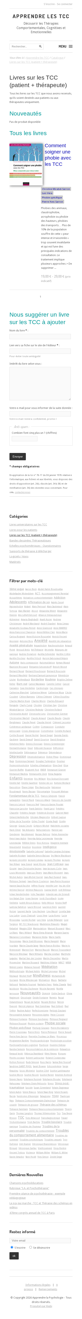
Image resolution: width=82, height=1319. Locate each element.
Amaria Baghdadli (29, 619)
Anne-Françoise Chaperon (22, 632)
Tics (59, 1113)
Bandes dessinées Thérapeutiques (30, 540)
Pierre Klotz (34, 1032)
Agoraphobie (16, 606)
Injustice (26, 847)
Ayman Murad (63, 662)
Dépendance (55, 752)
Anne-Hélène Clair (46, 632)
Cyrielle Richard (63, 731)
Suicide (29, 1087)
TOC (21, 1118)
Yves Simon (43, 1156)
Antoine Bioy (26, 641)
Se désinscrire (41, 1247)
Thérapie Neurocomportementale (46, 1109)
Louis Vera (42, 915)
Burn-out (22, 683)
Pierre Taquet (64, 1032)
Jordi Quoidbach (48, 898)
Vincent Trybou (17, 1152)
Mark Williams (36, 954)
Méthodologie (16, 971)
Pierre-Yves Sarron (52, 201)
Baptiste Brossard (18, 667)
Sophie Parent (47, 1075)
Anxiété (41, 640)
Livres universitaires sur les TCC (28, 524)
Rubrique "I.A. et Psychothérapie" (29, 1188)
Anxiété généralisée (21, 645)
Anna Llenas (63, 623)
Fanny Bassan (29, 791)
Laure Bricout (34, 907)
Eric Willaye (40, 778)
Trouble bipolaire (51, 1122)
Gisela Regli (52, 821)
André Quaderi (48, 623)
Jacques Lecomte (18, 860)
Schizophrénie (54, 1066)
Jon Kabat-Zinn (16, 898)
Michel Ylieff (25, 976)
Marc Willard (25, 932)
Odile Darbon (58, 993)
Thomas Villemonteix (45, 1113)
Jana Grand (26, 864)
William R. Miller (59, 1152)
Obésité (46, 993)
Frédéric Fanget (28, 813)
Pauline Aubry (24, 1010)
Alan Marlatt (24, 611)
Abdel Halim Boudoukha (50, 589)
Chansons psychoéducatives (26, 1183)
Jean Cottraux (55, 864)
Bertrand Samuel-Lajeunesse (43, 675)
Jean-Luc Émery (34, 872)
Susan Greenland (42, 1087)
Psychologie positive (60, 1040)
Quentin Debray (58, 1045)
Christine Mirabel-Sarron (56, 189)
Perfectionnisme (40, 1010)
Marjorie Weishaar (18, 954)
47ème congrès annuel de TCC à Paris (32, 1212)
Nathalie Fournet (27, 984)
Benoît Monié (60, 667)
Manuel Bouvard (56, 928)
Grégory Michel (41, 825)
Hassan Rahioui (42, 834)
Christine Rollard (53, 709)
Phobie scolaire (36, 1023)
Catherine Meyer (38, 692)
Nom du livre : (18, 330)
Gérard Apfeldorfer (19, 817)
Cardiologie (42, 688)
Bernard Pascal (16, 671)
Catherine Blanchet (19, 692)
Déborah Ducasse (43, 748)
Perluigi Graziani (58, 1010)
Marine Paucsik (42, 950)
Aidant (27, 606)
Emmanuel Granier (56, 770)
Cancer (66, 684)
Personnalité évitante (20, 1014)
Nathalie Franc (44, 984)
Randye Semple (17, 1049)
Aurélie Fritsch (34, 658)
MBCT (61, 962)
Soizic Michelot (27, 1070)
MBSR (68, 962)
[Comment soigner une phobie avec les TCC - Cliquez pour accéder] (26, 184)
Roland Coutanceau (55, 1057)
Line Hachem (38, 911)
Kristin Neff (61, 903)
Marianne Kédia (40, 937)
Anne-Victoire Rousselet (38, 636)
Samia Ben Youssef (62, 1062)
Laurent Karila (24, 911)
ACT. (37, 593)
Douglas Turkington (46, 761)
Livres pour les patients (23, 529)
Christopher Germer (57, 714)
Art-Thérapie (37, 649)
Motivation (44, 980)
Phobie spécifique (52, 197)
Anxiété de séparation (60, 641)
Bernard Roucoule (56, 671)
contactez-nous (22, 492)
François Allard (42, 800)
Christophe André (18, 714)
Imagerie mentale (59, 843)
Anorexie (14, 641)
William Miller (43, 1152)
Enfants (15, 778)
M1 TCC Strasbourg (28, 924)
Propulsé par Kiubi (41, 1306)
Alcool (35, 611)
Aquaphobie (40, 645)
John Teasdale (38, 894)
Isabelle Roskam (17, 855)
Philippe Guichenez (38, 1019)
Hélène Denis (29, 843)
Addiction (59, 597)
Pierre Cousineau (18, 1032)
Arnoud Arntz (23, 649)
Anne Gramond (44, 628)
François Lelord (17, 804)
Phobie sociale (55, 1023)
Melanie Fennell (32, 967)
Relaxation (65, 1049)
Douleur (61, 761)
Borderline (37, 679)
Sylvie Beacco (29, 1092)
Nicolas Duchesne (29, 988)
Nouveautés (30, 993)
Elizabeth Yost (32, 770)
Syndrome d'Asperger (28, 1096)
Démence (43, 752)
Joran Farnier (31, 898)
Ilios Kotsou (43, 843)
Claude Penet (29, 722)
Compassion (47, 726)
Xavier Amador (16, 1156)
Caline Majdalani (37, 684)
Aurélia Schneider (46, 654)
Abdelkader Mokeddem (21, 593)
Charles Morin (38, 701)
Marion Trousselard (61, 950)
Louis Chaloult (28, 915)
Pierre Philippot (49, 1032)
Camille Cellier (53, 684)
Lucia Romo (54, 915)
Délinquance (30, 752)
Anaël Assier (46, 619)
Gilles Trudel (38, 821)
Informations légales (37, 1284)
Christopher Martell (19, 718)
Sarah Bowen (39, 1066)
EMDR (43, 770)
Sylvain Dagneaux (60, 1087)
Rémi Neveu (51, 1053)
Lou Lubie (14, 915)
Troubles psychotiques (31, 1139)
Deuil (30, 748)
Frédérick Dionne (45, 813)
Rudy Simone (32, 1062)
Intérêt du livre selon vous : (25, 363)
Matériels (15, 561)
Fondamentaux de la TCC (24, 795)
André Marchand (31, 623)
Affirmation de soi (39, 602)
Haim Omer (15, 830)
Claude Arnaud (38, 718)
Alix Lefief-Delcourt (27, 615)
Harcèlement (27, 834)
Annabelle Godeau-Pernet (22, 628)
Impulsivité (15, 847)
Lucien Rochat (28, 920)
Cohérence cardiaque (20, 726)
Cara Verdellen (27, 688)
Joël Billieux (64, 890)
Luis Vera (47, 193)
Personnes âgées (40, 1014)
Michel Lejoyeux (49, 971)
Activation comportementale (38, 597)
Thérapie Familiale (18, 1109)
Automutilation (47, 662)
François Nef (32, 804)
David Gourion (41, 739)
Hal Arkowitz (28, 830)
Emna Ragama (55, 774)
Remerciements (48, 1289)
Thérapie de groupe (28, 1104)
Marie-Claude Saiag (28, 945)
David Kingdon (57, 739)
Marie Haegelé (51, 941)
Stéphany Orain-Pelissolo (33, 1083)
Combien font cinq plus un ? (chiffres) (34, 432)
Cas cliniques (56, 688)
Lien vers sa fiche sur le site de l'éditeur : (34, 345)
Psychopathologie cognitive (23, 1045)
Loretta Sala (64, 911)
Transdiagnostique (50, 1118)
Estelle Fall (14, 783)
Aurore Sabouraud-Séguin (55, 658)
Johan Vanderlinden (19, 894)
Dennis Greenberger (54, 744)
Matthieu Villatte (48, 962)
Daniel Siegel (46, 735)
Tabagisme (45, 1096)
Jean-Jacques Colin (52, 868)
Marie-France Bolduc (50, 945)
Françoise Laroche (18, 808)
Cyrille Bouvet (16, 735)
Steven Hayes (15, 1079)
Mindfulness (41, 976)
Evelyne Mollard (62, 783)
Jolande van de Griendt (58, 894)
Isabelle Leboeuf (35, 851)
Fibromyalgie (43, 791)
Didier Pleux (52, 757)
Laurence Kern (49, 907)
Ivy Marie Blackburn (61, 855)
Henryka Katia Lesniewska (40, 838)
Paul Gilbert (57, 1006)
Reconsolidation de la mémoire (42, 1049)
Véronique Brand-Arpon (44, 1144)
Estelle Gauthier (29, 783)
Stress (51, 1083)
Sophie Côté (42, 1070)
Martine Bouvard (30, 962)
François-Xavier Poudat (51, 804)
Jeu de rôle (64, 885)
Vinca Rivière (59, 1148)
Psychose (43, 1045)
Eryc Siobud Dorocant (58, 778)
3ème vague (16, 589)
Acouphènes (15, 597)
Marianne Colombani (20, 937)
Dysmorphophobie (19, 765)
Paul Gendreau (42, 1006)
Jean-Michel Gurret (33, 877)
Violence (30, 1152)
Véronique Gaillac (28, 1148)
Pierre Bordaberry (60, 1028)
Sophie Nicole (31, 1075)
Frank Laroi (49, 808)
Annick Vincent (59, 636)
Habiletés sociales (59, 825)
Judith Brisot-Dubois (29, 903)
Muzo (54, 980)
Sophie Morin (16, 1075)
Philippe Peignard (58, 1019)
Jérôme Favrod (16, 890)
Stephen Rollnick (63, 1075)
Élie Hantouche (42, 787)
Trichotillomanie (17, 1122)
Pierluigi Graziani (40, 1028)
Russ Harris (45, 1062)
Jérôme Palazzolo (34, 890)
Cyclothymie (47, 731)
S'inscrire (49, 4)
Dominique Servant (24, 761)
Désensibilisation (36, 757)
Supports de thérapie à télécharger (30, 551)
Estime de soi (46, 783)
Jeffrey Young (37, 885)
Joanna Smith (50, 890)
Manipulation (39, 928)
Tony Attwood (32, 1118)
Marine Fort (28, 950)
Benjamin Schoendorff (40, 667)
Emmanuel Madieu (18, 774)
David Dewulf (26, 739)
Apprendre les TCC (41, 16)
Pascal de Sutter (32, 1002)
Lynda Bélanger (55, 920)
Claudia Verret (44, 722)
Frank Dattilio (35, 808)
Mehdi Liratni (16, 967)
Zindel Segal (56, 1156)
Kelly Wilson (48, 903)
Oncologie (26, 997)
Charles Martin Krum (19, 701)
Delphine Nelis (17, 744)
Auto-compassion (29, 662)
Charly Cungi (26, 705)
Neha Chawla (59, 984)
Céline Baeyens (27, 696)
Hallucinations (43, 830)
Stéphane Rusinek (32, 1079)
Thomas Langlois (24, 1113)
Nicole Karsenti (47, 988)
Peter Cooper (57, 1014)
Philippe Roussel (17, 1023)
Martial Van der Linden (30, 958)
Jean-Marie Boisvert (53, 872)
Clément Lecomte (62, 722)
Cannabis (14, 688)
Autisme (14, 662)
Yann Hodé (30, 1156)
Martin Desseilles (52, 958)
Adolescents (18, 602)
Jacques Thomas (53, 860)
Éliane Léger (28, 787)
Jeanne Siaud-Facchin (19, 885)
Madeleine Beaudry (50, 924)
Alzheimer (14, 619)
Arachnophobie (56, 645)
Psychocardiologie (39, 1040)
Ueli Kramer (25, 1144)
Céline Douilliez (61, 696)
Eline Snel (57, 765)
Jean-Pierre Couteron (38, 881)
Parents (53, 997)
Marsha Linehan (52, 954)
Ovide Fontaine (40, 997)
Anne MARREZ (60, 628)
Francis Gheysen (49, 796)
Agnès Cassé (57, 602)
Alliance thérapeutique (50, 615)
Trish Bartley (33, 1122)
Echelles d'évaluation (41, 765)
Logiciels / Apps (18, 556)
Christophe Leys (37, 714)
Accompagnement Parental (55, 593)
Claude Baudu (54, 718)
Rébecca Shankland (33, 1053)
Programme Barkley (19, 1040)
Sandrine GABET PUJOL (20, 1066)
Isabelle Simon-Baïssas (38, 855)
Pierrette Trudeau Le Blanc (42, 1036)
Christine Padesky (34, 709)
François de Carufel (61, 800)
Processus (62, 1036)
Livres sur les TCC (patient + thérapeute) (33, 535)
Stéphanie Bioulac (52, 1079)
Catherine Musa (56, 692)
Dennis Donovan (34, 744)
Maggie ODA (25, 928)
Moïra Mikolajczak (28, 980)
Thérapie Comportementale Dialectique (35, 1100)
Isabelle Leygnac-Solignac (57, 851)
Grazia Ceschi (25, 825)
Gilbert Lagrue (58, 817)
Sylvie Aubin (15, 1092)
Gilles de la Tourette (19, 821)
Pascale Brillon (48, 1002)
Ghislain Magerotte (40, 817)
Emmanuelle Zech (38, 774)
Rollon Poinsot (17, 1062)
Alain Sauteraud (54, 606)
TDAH (55, 1096)
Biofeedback (23, 679)
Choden (38, 705)
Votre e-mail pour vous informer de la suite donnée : (40, 408)
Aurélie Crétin (63, 654)
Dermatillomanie (17, 748)
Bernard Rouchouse (35, 671)
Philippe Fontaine (18, 1019)
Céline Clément (44, 696)
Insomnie (36, 847)
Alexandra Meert (47, 611)
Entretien (28, 778)
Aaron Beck (31, 589)
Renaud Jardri (16, 1053)
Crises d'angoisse (31, 731)
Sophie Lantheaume (60, 1070)
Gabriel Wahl (62, 813)
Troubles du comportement (40, 1131)
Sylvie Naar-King (45, 1092)
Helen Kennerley (60, 834)
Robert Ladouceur (35, 1057)
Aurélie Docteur (17, 658)
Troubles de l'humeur (30, 1126)
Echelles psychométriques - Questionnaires (35, 545)
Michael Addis (33, 971)
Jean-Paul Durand (52, 877)
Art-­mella (49, 649)
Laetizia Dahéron (17, 907)
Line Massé (52, 911)
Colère (36, 726)
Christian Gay (50, 705)
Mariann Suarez (61, 932)
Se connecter (65, 4)
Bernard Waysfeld (18, 675)
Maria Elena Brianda (43, 932)
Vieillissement (45, 1148)
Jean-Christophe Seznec (30, 868)
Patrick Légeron (26, 1006)
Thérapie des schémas (53, 1104)
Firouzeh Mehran (59, 791)
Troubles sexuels (53, 1139)
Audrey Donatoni (27, 654)
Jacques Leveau (35, 860)
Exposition (14, 787)
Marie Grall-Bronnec (32, 941)
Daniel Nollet (32, 735)
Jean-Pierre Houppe (60, 881)
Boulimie (50, 679)
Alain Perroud (39, 606)
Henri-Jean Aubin (17, 838)
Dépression (17, 756)
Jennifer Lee (52, 885)
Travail (64, 1118)
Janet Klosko (39, 864)
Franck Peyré (28, 800)
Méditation (49, 967)
